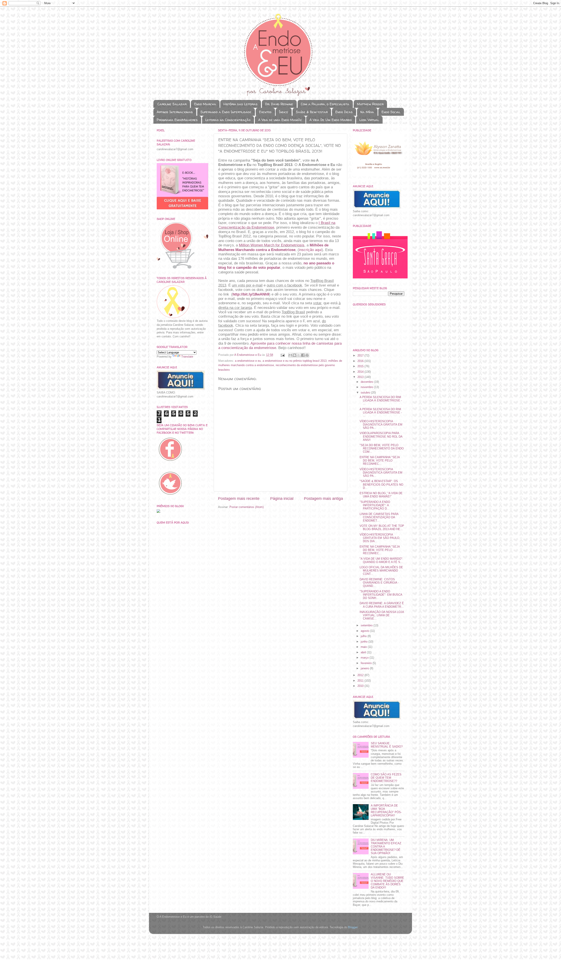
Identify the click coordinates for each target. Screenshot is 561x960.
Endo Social (391, 112)
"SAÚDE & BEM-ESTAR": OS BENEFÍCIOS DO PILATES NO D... (381, 484)
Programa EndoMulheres (177, 120)
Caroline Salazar (172, 104)
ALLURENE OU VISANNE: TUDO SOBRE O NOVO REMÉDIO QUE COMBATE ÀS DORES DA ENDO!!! (387, 881)
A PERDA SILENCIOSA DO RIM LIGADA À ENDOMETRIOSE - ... (381, 400)
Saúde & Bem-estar (312, 112)
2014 (360, 371)
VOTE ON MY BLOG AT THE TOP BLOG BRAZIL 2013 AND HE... (382, 527)
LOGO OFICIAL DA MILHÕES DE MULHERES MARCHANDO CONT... (381, 570)
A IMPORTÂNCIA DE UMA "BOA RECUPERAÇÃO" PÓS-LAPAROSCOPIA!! (386, 810)
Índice (283, 112)
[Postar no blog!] (294, 355)
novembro (367, 387)
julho (364, 636)
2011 (360, 680)
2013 (360, 377)
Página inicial (281, 498)
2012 (360, 675)
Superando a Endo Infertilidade (226, 112)
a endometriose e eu (248, 360)
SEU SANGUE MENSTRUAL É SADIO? (387, 745)
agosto (365, 630)
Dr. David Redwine (279, 104)
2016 (360, 361)
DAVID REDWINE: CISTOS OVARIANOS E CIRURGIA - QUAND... (379, 583)
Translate (187, 356)
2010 (360, 685)
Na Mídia (367, 112)
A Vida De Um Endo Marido (330, 120)
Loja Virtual (369, 120)
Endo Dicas (344, 112)
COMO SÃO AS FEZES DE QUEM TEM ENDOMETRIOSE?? (386, 778)
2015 (360, 366)
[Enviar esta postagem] (282, 354)
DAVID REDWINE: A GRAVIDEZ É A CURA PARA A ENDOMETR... (382, 605)
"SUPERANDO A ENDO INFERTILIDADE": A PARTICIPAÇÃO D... (375, 505)
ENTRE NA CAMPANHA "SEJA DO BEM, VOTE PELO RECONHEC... (380, 460)
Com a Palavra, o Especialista (325, 104)
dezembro (367, 381)
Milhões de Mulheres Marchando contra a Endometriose (273, 247)
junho (364, 641)
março (365, 657)
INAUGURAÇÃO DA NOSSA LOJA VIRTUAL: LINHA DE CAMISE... (382, 615)
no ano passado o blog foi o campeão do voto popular (276, 265)
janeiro (365, 668)
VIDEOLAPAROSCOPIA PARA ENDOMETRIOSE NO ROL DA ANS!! (381, 436)
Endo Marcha (205, 104)
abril (364, 652)
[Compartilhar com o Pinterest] (307, 355)
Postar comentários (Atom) (246, 507)
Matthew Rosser (370, 104)
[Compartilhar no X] (298, 355)
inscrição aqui (310, 250)
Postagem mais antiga (323, 498)
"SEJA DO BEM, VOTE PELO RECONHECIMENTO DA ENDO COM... (382, 448)
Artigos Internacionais (175, 112)
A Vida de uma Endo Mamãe (280, 120)
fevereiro (367, 663)
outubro (366, 392)
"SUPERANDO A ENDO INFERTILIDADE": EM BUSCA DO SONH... (381, 595)
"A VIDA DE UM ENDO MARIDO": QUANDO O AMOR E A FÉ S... (381, 560)
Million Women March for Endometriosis (271, 245)
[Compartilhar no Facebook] (303, 355)
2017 (360, 355)
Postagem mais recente (238, 498)
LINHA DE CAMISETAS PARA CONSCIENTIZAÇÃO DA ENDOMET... (379, 517)
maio (364, 646)
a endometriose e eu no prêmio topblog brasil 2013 (295, 360)
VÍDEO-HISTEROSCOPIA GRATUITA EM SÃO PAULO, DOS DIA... (380, 538)
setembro (367, 625)
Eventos (265, 112)
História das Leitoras (240, 104)
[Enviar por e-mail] (290, 355)
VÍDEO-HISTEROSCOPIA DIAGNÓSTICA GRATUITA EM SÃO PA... (381, 424)
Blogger (352, 927)
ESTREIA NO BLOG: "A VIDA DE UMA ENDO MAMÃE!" (381, 495)
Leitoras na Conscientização (227, 120)
